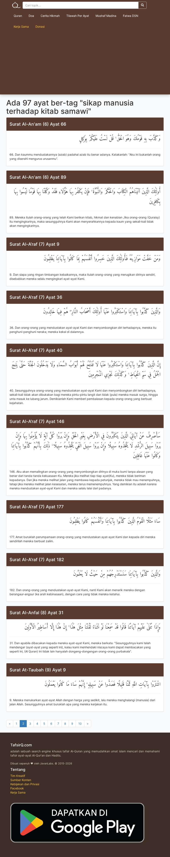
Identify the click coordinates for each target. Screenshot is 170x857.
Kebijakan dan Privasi (24, 784)
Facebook (17, 788)
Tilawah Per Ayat (77, 15)
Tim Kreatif (17, 776)
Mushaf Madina (106, 15)
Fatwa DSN (130, 15)
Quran (18, 15)
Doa (31, 15)
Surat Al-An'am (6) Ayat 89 (38, 177)
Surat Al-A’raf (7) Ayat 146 (37, 421)
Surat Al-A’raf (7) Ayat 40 (36, 350)
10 (80, 723)
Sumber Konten (20, 780)
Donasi (40, 26)
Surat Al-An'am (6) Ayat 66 (38, 124)
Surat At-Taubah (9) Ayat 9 (38, 669)
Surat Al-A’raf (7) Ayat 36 (36, 297)
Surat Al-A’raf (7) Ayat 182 (37, 559)
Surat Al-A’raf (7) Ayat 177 (37, 506)
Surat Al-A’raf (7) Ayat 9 (34, 244)
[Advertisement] (85, 63)
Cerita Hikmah (50, 15)
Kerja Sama (21, 26)
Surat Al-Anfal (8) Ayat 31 (36, 612)
